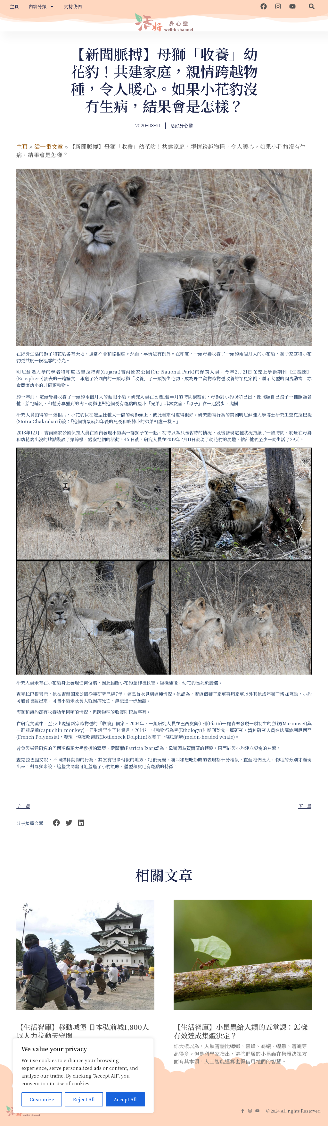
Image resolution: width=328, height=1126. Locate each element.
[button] (311, 6)
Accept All (125, 1099)
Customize (42, 1099)
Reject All (84, 1099)
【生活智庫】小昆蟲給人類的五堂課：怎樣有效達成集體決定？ (241, 1031)
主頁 (14, 6)
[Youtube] (292, 6)
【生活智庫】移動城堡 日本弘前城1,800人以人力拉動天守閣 (82, 1031)
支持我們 (73, 6)
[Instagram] (278, 6)
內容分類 (37, 6)
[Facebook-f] (243, 1111)
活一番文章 (48, 146)
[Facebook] (263, 6)
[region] (83, 1075)
